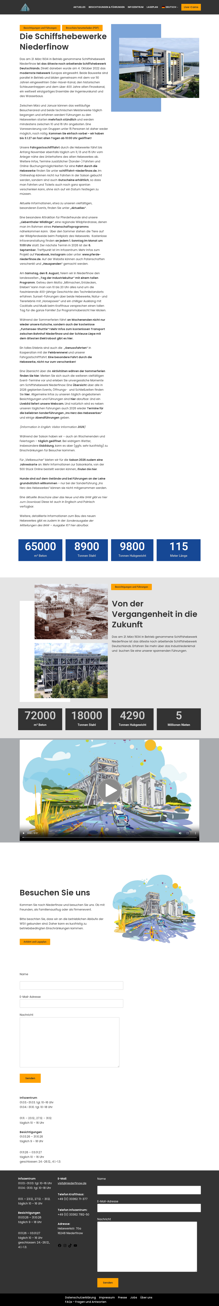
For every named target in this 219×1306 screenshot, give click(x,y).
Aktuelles (79, 7)
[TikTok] (70, 1246)
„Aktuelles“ (78, 208)
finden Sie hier (87, 469)
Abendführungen (47, 418)
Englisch (70, 502)
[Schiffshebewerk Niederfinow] (25, 7)
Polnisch (89, 502)
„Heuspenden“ (52, 264)
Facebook (42, 254)
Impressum (107, 1297)
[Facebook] (60, 1246)
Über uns (146, 1297)
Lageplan (152, 7)
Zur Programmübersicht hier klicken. (82, 310)
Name (39, 977)
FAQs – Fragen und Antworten (85, 1302)
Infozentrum (135, 7)
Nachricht (26, 1015)
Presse (122, 1297)
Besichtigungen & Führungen (107, 7)
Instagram (58, 254)
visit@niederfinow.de (72, 1183)
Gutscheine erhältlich (73, 180)
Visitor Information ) (68, 427)
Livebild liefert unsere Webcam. (42, 404)
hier (27, 394)
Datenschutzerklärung (80, 1297)
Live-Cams (191, 7)
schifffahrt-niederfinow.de (78, 171)
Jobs (133, 1297)
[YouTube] (75, 1246)
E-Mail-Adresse (30, 997)
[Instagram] (65, 1246)
